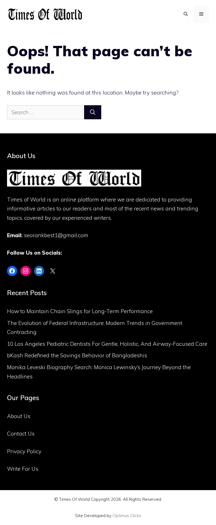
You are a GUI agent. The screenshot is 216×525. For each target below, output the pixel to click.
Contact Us (21, 433)
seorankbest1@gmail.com (56, 235)
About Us (18, 416)
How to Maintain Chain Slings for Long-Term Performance (80, 311)
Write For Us (22, 468)
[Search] (92, 112)
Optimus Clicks (126, 515)
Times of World (26, 199)
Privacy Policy (24, 451)
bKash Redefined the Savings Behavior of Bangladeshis (77, 355)
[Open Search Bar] (186, 14)
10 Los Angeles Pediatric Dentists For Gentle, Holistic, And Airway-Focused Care (107, 343)
